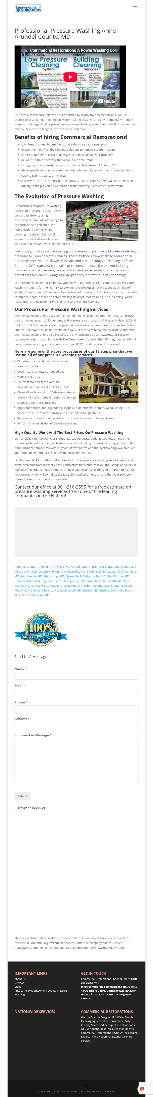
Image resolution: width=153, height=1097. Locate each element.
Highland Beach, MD (55, 581)
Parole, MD (111, 586)
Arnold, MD (78, 567)
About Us (20, 979)
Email (20, 686)
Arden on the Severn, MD (52, 567)
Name (21, 669)
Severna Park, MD (111, 590)
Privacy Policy (23, 990)
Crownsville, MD (49, 571)
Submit (22, 796)
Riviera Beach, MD (46, 590)
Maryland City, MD (27, 586)
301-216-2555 (72, 487)
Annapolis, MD (24, 567)
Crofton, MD (29, 571)
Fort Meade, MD (31, 576)
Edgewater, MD (112, 571)
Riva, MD (26, 590)
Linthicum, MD (119, 581)
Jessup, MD (77, 581)
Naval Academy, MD (69, 586)
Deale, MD (94, 571)
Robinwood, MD (70, 590)
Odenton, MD (93, 586)
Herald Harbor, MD (27, 581)
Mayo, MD (47, 586)
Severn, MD (90, 590)
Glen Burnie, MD (118, 576)
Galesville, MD (75, 576)
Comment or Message (33, 735)
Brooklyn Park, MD (100, 567)
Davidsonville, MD (73, 571)
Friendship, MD (54, 576)
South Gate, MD (38, 595)
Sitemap (19, 983)
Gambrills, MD (95, 576)
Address (22, 719)
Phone (21, 702)
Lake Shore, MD (97, 581)
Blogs (18, 986)
